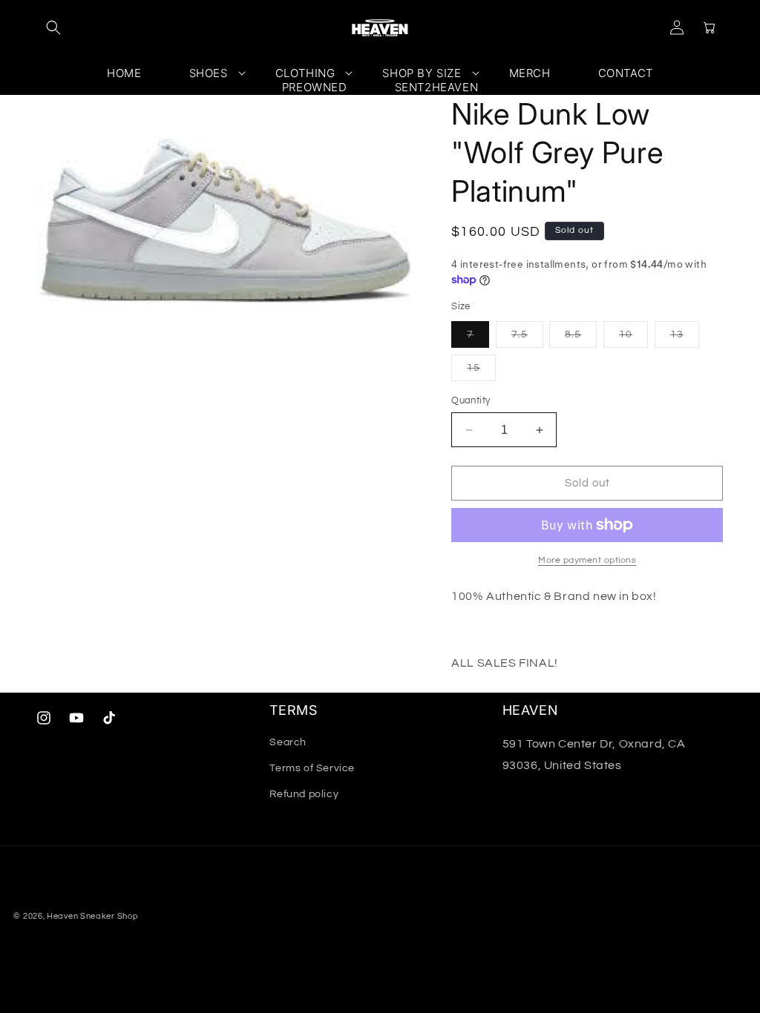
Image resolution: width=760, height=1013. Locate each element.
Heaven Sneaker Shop (92, 916)
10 (633, 338)
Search (288, 742)
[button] (53, 27)
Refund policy (303, 794)
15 (481, 371)
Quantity (470, 400)
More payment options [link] (587, 560)
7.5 (527, 338)
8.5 (581, 338)
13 (684, 338)
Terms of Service (312, 768)
